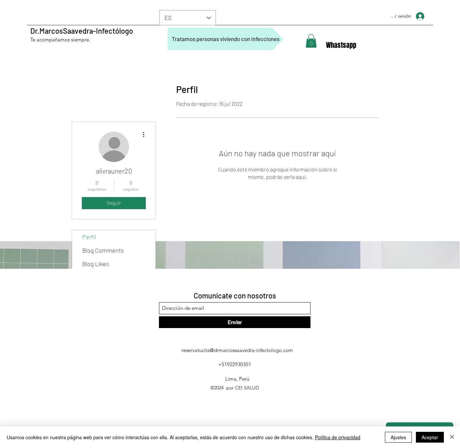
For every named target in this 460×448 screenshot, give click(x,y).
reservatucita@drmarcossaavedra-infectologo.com (237, 350)
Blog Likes (95, 263)
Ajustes (398, 437)
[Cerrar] (452, 437)
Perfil (89, 237)
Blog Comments (103, 250)
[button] (311, 41)
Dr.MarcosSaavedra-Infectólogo (81, 30)
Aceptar (430, 437)
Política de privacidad (337, 437)
